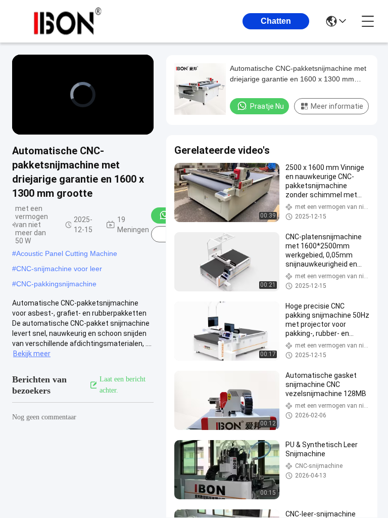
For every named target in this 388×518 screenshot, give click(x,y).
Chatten (276, 21)
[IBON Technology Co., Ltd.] (67, 21)
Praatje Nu (267, 106)
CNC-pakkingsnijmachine (56, 284)
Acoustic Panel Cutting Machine (66, 253)
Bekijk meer (32, 354)
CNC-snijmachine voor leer (59, 269)
